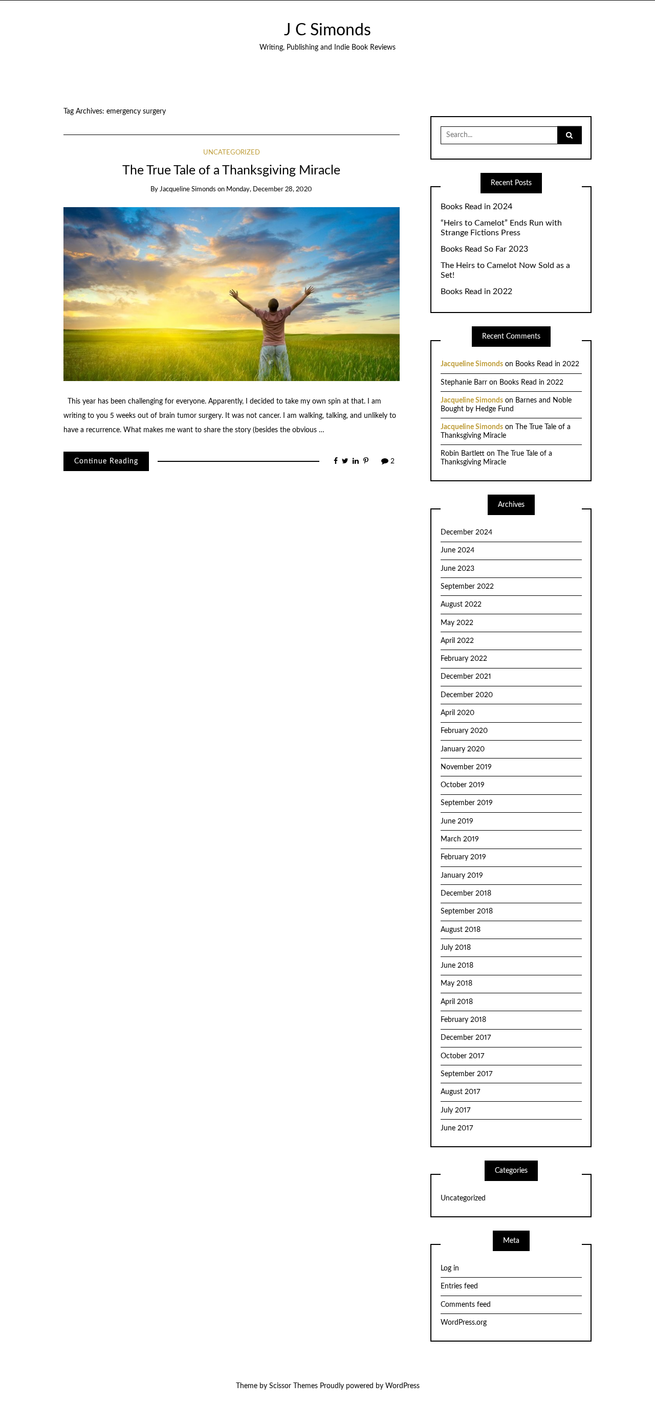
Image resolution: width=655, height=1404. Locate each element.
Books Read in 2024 (477, 207)
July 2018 (456, 947)
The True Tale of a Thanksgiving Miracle (231, 170)
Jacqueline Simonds (188, 189)
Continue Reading (106, 461)
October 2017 (462, 1056)
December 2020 (467, 695)
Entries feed (459, 1286)
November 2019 (466, 767)
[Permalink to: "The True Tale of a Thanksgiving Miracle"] (231, 293)
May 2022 (457, 623)
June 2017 (457, 1128)
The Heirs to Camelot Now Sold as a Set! (505, 270)
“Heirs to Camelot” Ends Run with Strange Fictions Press (501, 228)
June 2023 (457, 568)
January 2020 (463, 749)
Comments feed (466, 1304)
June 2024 (457, 550)
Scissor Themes (293, 1386)
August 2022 (461, 604)
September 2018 (467, 911)
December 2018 (466, 893)
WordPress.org (464, 1322)
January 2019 (462, 875)
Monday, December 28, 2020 (269, 189)
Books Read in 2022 (476, 291)
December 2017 (466, 1037)
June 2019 (457, 821)
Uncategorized (231, 152)
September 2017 (466, 1074)
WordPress (402, 1386)
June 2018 (457, 965)
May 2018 (456, 983)
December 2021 (466, 676)
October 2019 (463, 785)
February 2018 (463, 1019)
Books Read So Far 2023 (484, 249)
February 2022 (464, 658)
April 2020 (457, 713)
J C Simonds (327, 30)
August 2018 (461, 929)
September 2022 (467, 586)
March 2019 (460, 839)
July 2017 (455, 1110)
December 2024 (466, 532)
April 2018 (457, 1002)
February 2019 (463, 857)
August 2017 (460, 1092)
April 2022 (457, 640)
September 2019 (467, 803)
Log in (450, 1268)
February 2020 (464, 730)
